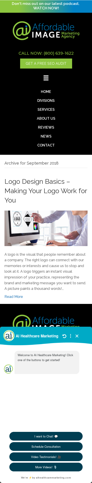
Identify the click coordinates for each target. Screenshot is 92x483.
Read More (13, 297)
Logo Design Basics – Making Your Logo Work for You (45, 191)
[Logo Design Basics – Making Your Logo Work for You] (46, 228)
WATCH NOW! (46, 8)
